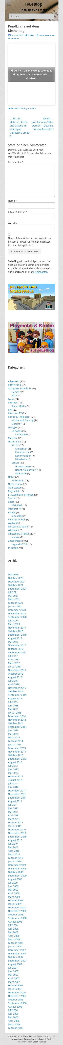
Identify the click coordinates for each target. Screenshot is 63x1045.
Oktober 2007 (15, 957)
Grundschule (22, 466)
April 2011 (13, 815)
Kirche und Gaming (22, 420)
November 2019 (17, 627)
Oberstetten (15, 487)
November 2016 (17, 670)
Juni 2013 (13, 769)
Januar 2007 (15, 989)
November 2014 (17, 719)
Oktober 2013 (15, 755)
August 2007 (15, 964)
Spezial (12, 498)
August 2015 (15, 698)
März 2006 (14, 1024)
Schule (15, 462)
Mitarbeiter (21, 459)
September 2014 (17, 726)
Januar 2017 (15, 666)
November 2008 (17, 911)
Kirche (15, 445)
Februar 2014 (15, 741)
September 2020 (17, 617)
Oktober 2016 (15, 673)
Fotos (11, 399)
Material (12, 438)
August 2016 (15, 677)
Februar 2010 (15, 857)
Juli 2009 (13, 882)
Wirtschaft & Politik (18, 533)
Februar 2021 (15, 602)
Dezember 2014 (17, 716)
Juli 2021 (13, 592)
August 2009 (15, 879)
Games (15, 392)
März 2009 (14, 896)
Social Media (19, 406)
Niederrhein (15, 484)
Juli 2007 (13, 967)
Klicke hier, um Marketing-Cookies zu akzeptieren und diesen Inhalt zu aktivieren (31, 74)
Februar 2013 (15, 776)
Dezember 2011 (17, 790)
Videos (33, 108)
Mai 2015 (13, 709)
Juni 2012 (13, 787)
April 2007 (13, 978)
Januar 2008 (15, 946)
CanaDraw (21, 434)
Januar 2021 (15, 606)
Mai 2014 (13, 733)
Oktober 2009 (15, 872)
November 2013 (17, 751)
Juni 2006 (13, 1013)
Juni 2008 (13, 928)
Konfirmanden (23, 455)
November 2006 (17, 996)
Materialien (14, 441)
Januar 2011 (15, 826)
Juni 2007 (13, 971)
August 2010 (15, 840)
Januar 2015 (15, 712)
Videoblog (17, 516)
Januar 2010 (15, 861)
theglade (13, 547)
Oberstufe (21, 473)
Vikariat (16, 423)
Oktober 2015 (15, 691)
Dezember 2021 (17, 581)
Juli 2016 (13, 680)
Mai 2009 (13, 889)
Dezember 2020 (17, 609)
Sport (11, 501)
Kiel (10, 409)
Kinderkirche (22, 452)
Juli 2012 (13, 783)
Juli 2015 (13, 702)
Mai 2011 (13, 811)
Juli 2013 (13, 765)
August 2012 (15, 780)
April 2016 (13, 684)
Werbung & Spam (18, 526)
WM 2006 (17, 505)
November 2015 (17, 687)
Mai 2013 (13, 772)
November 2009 (17, 868)
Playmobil (13, 491)
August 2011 (15, 801)
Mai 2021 (13, 595)
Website (12, 223)
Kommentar (15, 162)
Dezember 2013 (17, 748)
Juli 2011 (13, 804)
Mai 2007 (13, 974)
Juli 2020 (13, 620)
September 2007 (17, 960)
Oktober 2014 (15, 723)
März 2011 (14, 818)
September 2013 (17, 758)
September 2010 (17, 836)
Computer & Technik (19, 388)
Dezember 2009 (17, 865)
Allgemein (13, 381)
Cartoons (17, 431)
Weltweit (13, 523)
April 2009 (13, 893)
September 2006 (17, 1003)
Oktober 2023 (15, 578)
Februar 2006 (15, 1027)
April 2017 (13, 659)
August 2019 (15, 638)
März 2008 (14, 939)
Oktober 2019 (15, 631)
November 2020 (17, 613)
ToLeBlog (33, 4)
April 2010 (13, 850)
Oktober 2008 (15, 914)
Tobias (31, 35)
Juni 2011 (13, 808)
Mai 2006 (13, 1017)
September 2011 (17, 797)
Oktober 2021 (15, 585)
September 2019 (17, 634)
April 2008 (13, 935)
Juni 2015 (13, 705)
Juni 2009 (13, 886)
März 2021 (14, 599)
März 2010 (14, 854)
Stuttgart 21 (14, 508)
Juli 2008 (13, 925)
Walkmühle (18, 480)
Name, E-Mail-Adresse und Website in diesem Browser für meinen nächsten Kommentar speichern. (29, 241)
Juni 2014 (13, 730)
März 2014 (14, 737)
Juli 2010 (13, 843)
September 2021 (17, 588)
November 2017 (17, 645)
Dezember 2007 (17, 950)
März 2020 (14, 624)
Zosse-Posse (15, 540)
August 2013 (15, 762)
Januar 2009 (15, 903)
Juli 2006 (13, 1010)
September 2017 (17, 652)
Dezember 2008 (17, 907)
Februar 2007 (15, 985)
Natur (11, 477)
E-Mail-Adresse (17, 212)
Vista (14, 395)
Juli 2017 (13, 656)
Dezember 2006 (17, 992)
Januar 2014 (15, 744)
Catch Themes (39, 1041)
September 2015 (17, 694)
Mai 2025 (13, 574)
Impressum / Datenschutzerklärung (28, 1039)
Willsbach (13, 530)
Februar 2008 (15, 942)
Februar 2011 (15, 822)
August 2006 (15, 1006)
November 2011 (17, 794)
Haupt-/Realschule (25, 469)
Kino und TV (15, 413)
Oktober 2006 (15, 999)
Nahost (16, 537)
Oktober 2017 (15, 648)
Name (12, 200)
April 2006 (13, 1020)
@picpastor (40, 271)
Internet (12, 402)
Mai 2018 (13, 641)
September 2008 (17, 918)
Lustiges (12, 427)
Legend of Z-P (19, 544)
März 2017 (14, 663)
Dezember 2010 (17, 829)
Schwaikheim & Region (21, 494)
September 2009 (17, 875)
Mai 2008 (13, 932)
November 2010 (17, 833)
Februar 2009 (15, 900)
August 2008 (15, 921)
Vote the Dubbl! (17, 519)
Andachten (21, 448)
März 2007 (14, 981)
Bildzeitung (14, 384)
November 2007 (17, 953)
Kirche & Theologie (20, 108)
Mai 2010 (13, 847)
